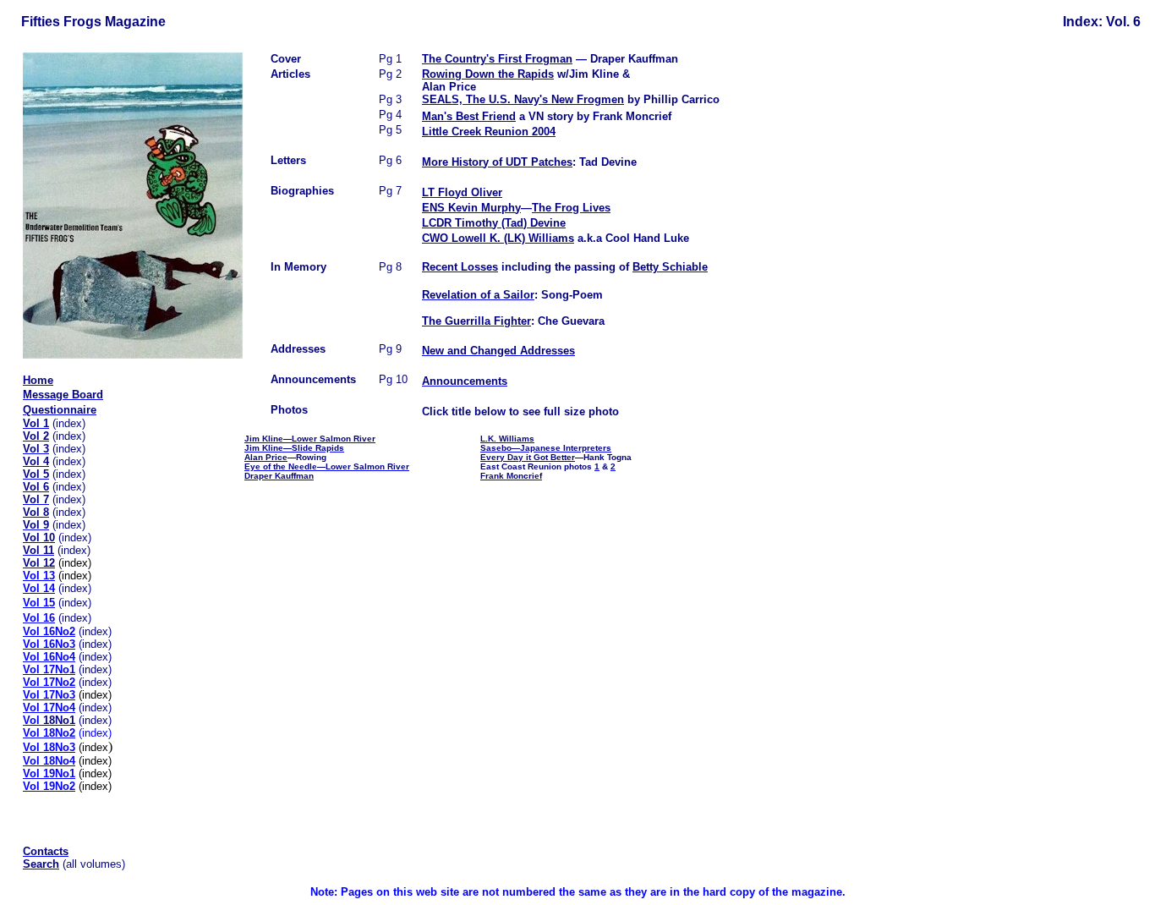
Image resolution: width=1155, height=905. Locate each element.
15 (39, 602)
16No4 (49, 656)
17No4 (49, 707)
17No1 (57, 669)
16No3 (49, 644)
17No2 (49, 682)
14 (39, 588)
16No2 (49, 631)
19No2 (49, 786)
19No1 (49, 773)
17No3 (49, 694)
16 (39, 618)
